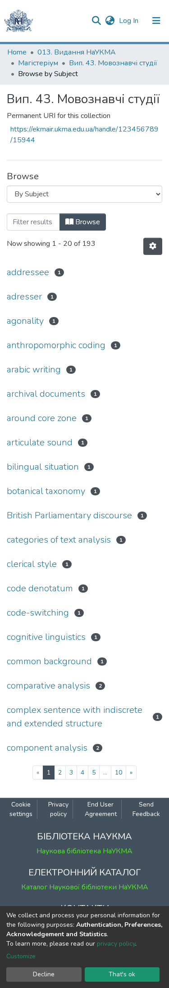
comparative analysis (48, 686)
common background (49, 661)
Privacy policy (58, 809)
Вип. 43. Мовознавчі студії (113, 63)
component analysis (47, 748)
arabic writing (34, 369)
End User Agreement (101, 809)
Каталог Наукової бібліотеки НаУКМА (84, 887)
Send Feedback (146, 809)
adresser (24, 296)
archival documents (46, 394)
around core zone (42, 418)
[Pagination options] (152, 246)
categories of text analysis (59, 540)
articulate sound (40, 442)
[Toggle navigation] (156, 21)
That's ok (122, 974)
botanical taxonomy (46, 491)
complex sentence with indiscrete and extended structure (74, 717)
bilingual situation (43, 467)
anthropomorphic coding (56, 345)
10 (118, 772)
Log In (129, 21)
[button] (109, 20)
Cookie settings (20, 809)
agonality (25, 321)
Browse (86, 222)
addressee (28, 272)
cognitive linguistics (46, 637)
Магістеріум (38, 63)
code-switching (38, 613)
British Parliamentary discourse (69, 515)
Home (17, 52)
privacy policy (116, 943)
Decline (44, 974)
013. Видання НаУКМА (76, 52)
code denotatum (40, 588)
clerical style (32, 564)
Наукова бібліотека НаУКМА (84, 851)
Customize (21, 956)
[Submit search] (96, 21)
